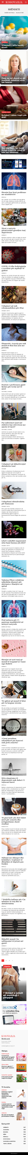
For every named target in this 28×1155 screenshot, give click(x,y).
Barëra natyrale (9, 12)
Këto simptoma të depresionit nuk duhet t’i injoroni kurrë (13, 780)
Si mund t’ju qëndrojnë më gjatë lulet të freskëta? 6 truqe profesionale (8, 1058)
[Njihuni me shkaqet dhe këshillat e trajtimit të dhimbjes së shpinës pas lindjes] (14, 846)
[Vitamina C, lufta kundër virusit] (14, 33)
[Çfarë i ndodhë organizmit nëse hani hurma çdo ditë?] (14, 529)
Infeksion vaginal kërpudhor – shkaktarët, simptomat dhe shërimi (7, 1095)
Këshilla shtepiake (5, 1053)
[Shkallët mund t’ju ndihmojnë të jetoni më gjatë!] (14, 927)
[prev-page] (21, 969)
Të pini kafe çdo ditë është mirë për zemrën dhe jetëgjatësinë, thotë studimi (14, 820)
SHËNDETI (4, 42)
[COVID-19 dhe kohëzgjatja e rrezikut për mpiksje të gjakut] (14, 255)
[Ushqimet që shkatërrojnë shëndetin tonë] (14, 452)
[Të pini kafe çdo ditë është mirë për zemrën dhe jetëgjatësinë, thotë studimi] (14, 806)
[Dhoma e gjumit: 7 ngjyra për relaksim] (21, 1068)
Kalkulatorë (19, 12)
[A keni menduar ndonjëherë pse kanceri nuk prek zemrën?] (14, 727)
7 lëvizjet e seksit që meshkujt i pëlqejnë (13, 995)
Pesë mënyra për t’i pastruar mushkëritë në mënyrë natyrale (12, 622)
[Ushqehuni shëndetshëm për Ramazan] (14, 490)
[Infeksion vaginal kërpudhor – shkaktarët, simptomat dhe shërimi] (21, 1093)
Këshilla (4, 75)
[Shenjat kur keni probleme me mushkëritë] (14, 181)
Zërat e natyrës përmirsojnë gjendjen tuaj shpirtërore (14, 230)
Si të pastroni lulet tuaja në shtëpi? (7, 1077)
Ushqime (4, 468)
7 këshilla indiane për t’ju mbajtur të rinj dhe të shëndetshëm (13, 901)
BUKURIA (4, 1102)
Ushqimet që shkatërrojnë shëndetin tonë (14, 465)
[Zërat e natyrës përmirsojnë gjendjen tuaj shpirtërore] (14, 217)
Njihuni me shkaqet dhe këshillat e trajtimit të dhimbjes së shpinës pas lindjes (13, 860)
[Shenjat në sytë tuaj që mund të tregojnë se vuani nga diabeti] (14, 648)
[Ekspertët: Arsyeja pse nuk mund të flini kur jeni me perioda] (14, 332)
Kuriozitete (5, 826)
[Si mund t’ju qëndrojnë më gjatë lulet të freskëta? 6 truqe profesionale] (21, 1057)
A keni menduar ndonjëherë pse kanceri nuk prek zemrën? (12, 740)
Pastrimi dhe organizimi (7, 1074)
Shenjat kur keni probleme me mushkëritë (14, 193)
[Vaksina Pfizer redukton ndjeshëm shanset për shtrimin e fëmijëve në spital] (14, 568)
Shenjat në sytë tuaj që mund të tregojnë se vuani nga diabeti (14, 661)
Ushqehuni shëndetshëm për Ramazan (13, 502)
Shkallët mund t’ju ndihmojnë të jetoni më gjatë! (12, 941)
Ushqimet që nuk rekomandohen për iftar (13, 307)
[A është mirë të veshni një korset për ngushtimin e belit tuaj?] (21, 1106)
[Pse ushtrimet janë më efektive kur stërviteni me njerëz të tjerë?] (14, 411)
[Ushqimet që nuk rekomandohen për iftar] (14, 294)
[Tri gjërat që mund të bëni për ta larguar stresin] (14, 689)
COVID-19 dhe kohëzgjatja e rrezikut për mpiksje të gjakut (14, 268)
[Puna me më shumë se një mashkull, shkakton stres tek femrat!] (14, 67)
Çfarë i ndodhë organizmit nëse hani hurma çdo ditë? (14, 542)
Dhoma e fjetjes (5, 1064)
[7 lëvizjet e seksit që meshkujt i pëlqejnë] (14, 983)
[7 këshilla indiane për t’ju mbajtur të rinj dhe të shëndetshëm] (14, 888)
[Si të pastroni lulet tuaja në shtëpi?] (21, 1078)
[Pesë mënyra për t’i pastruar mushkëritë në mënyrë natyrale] (14, 608)
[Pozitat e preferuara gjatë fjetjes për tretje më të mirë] (14, 373)
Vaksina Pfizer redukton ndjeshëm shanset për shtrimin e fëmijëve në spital (13, 583)
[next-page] (12, 960)
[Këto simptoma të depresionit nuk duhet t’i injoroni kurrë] (14, 767)
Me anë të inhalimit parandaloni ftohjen (8, 1115)
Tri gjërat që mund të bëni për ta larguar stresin (14, 702)
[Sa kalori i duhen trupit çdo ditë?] (14, 102)
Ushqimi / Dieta (6, 112)
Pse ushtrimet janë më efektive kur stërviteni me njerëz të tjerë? (14, 424)
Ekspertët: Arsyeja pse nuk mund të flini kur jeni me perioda (14, 345)
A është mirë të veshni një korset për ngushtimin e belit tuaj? (8, 1106)
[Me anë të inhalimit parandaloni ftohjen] (21, 1116)
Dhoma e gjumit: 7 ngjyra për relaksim (8, 1067)
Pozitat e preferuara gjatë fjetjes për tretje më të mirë (13, 386)
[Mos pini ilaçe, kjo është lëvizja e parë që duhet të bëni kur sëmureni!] (14, 137)
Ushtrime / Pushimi (7, 391)
